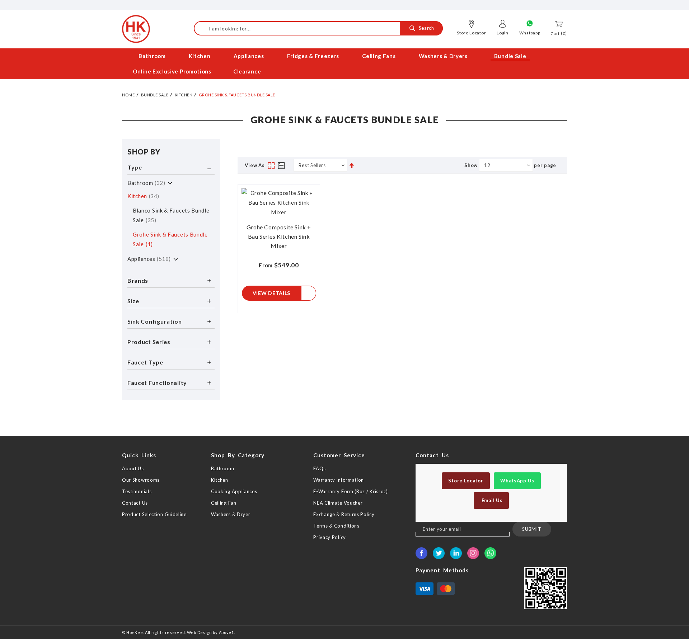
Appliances (148, 259)
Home (128, 94)
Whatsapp (529, 32)
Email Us (491, 500)
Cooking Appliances (234, 491)
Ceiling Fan (223, 503)
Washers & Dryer (230, 514)
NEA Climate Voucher (337, 503)
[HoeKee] (136, 29)
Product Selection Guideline (154, 514)
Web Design (199, 632)
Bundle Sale (155, 94)
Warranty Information (338, 480)
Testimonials (136, 491)
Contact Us (135, 503)
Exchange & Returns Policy (344, 514)
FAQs (319, 468)
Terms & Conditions (336, 526)
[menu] (344, 63)
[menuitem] (152, 56)
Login (502, 32)
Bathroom (145, 183)
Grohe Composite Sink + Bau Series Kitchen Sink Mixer (279, 236)
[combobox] (318, 28)
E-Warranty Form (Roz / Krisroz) (350, 491)
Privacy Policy (329, 537)
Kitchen (184, 94)
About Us (133, 468)
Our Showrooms (141, 480)
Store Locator (471, 32)
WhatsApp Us (517, 480)
